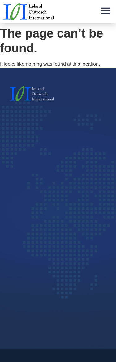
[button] (105, 11)
